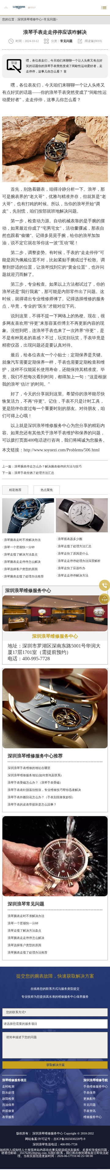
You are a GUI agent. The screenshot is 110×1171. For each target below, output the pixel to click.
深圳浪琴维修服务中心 (49, 425)
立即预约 (55, 590)
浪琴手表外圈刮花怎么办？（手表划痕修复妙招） (41, 797)
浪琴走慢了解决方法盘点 (24, 930)
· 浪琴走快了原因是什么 (72, 553)
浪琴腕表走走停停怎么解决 (26, 938)
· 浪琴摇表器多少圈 (69, 539)
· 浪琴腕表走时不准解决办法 (21, 539)
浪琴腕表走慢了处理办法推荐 (27, 952)
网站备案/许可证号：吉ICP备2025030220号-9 (55, 1139)
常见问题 (50, 19)
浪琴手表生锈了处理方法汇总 (34, 472)
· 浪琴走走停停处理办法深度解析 (78, 561)
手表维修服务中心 (95, 1086)
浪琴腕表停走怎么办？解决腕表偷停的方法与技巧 (48, 466)
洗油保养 (8, 1104)
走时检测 (8, 1086)
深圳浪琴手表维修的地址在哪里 (29, 768)
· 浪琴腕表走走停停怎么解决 (21, 561)
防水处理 (8, 1092)
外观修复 (8, 1111)
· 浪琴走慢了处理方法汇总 (73, 546)
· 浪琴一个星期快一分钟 (18, 547)
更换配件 (89, 1098)
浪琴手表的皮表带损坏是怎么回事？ (32, 804)
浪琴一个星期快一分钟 (23, 923)
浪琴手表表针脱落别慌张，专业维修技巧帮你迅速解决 (44, 790)
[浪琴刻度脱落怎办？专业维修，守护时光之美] (82, 515)
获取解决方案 (55, 1065)
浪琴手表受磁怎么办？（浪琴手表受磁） (35, 782)
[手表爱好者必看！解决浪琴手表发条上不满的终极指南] (28, 515)
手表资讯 (89, 1111)
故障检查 (8, 1098)
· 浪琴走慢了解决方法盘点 (20, 554)
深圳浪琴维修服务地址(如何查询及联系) (34, 775)
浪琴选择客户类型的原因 (24, 945)
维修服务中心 (92, 1117)
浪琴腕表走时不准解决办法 (26, 916)
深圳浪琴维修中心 (29, 19)
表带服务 (8, 1117)
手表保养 (89, 1092)
